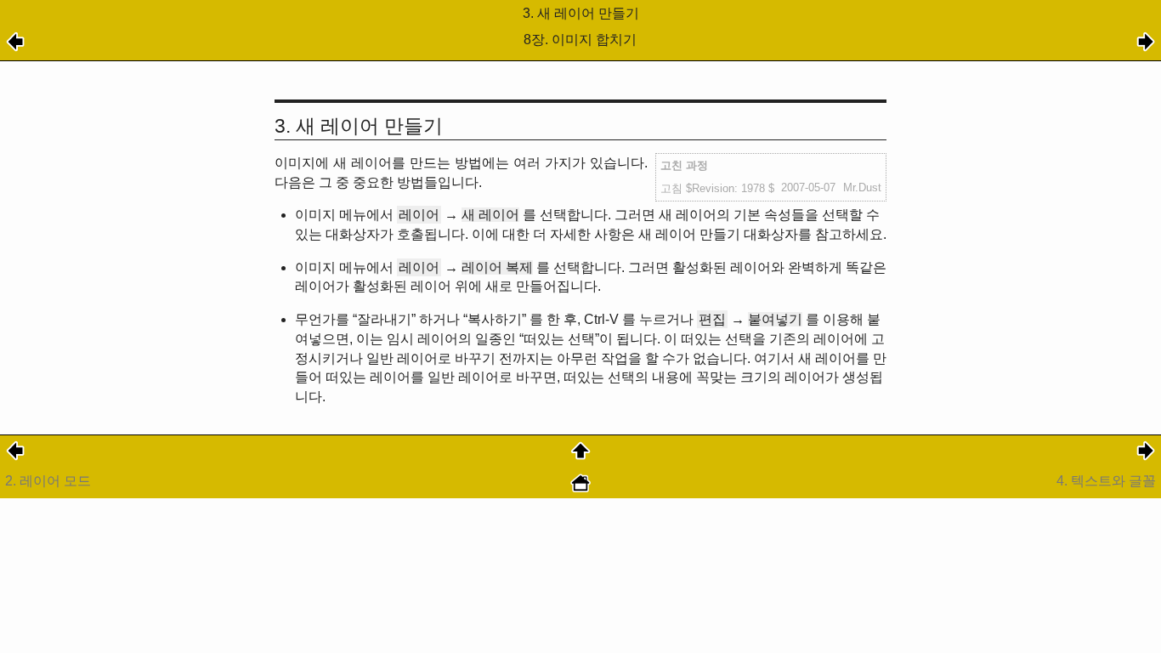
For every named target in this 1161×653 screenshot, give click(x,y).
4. (1106, 481)
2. (48, 481)
